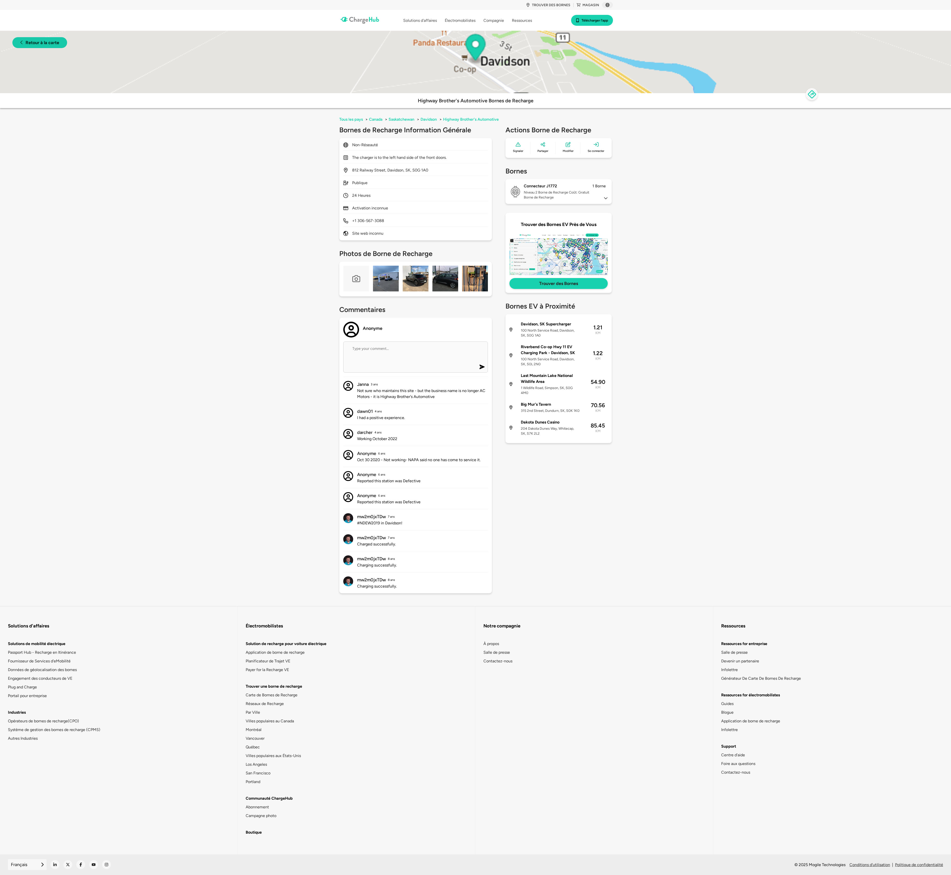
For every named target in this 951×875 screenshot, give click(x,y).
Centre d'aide (733, 755)
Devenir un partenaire (740, 661)
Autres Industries (23, 738)
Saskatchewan (401, 119)
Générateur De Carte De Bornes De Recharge (761, 678)
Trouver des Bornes (558, 283)
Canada (375, 119)
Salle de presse (496, 652)
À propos (491, 643)
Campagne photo (261, 815)
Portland (253, 781)
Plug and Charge (22, 687)
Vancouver (255, 738)
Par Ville (253, 712)
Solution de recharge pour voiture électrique (286, 643)
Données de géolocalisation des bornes (42, 669)
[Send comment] (482, 366)
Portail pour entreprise (27, 695)
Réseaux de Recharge (265, 703)
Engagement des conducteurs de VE (40, 678)
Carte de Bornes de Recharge (271, 695)
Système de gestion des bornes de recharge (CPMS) (54, 729)
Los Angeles (256, 764)
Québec (253, 747)
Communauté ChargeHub (269, 798)
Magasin (590, 5)
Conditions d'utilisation (869, 864)
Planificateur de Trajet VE (268, 661)
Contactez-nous (497, 661)
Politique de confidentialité (919, 864)
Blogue (727, 712)
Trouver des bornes (551, 5)
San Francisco (258, 773)
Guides (727, 703)
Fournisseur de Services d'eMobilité (39, 661)
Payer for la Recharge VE (267, 669)
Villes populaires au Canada (270, 721)
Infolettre (729, 669)
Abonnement (257, 807)
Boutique (254, 832)
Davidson (429, 119)
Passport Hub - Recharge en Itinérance (42, 652)
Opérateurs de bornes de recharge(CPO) (43, 721)
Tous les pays (351, 119)
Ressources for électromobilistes (750, 695)
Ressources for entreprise (744, 643)
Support (728, 746)
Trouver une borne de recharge (274, 686)
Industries (17, 712)
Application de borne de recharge (275, 652)
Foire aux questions (738, 763)
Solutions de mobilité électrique (36, 643)
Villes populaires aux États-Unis (273, 755)
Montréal (254, 729)
